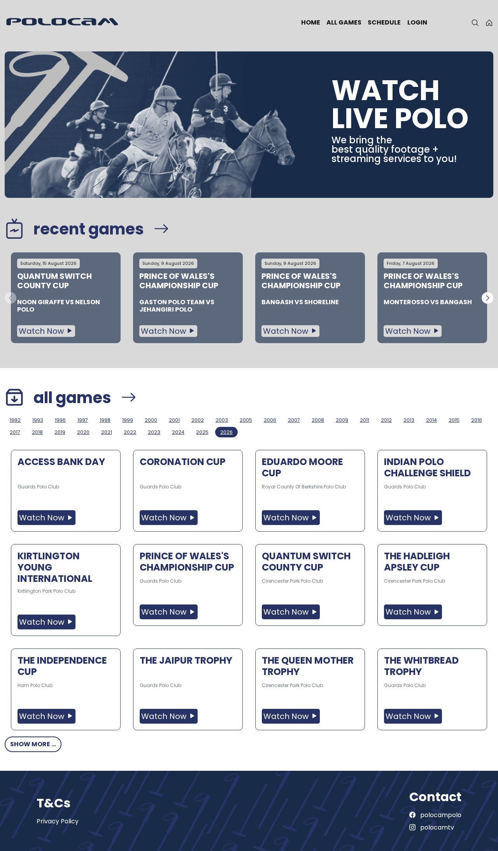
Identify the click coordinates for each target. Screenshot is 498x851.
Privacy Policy (58, 821)
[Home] (489, 22)
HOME (310, 22)
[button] (487, 298)
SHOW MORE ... (33, 744)
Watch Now (42, 331)
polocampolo (440, 814)
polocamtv (436, 827)
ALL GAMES (343, 22)
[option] (66, 297)
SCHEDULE (384, 22)
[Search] (475, 22)
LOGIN (417, 22)
